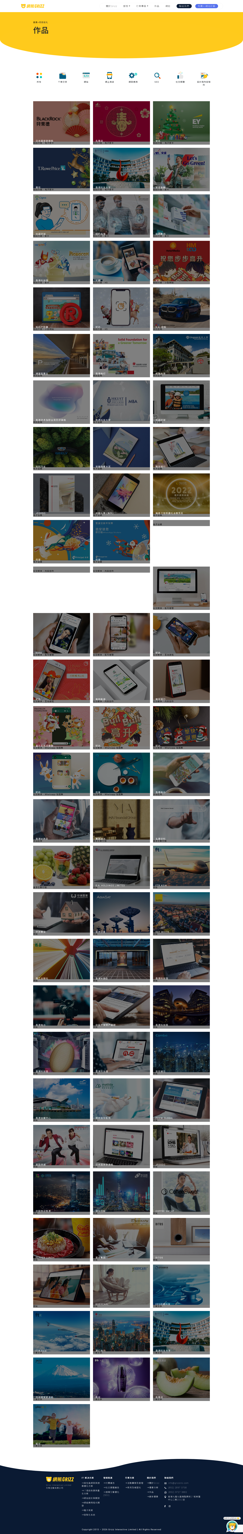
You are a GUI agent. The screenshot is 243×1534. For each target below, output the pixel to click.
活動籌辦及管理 (135, 1483)
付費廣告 (110, 1483)
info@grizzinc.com (178, 1483)
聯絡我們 (184, 6)
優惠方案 (153, 1487)
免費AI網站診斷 (207, 6)
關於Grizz (111, 6)
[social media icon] (165, 1506)
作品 (156, 6)
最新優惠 (153, 1497)
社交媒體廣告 (112, 1487)
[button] (127, 6)
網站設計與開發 (92, 1498)
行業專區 (141, 6)
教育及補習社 (134, 1487)
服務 (125, 6)
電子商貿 (88, 1510)
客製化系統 (89, 1515)
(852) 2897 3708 (177, 1487)
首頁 (35, 22)
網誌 (167, 6)
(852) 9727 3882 (177, 1492)
